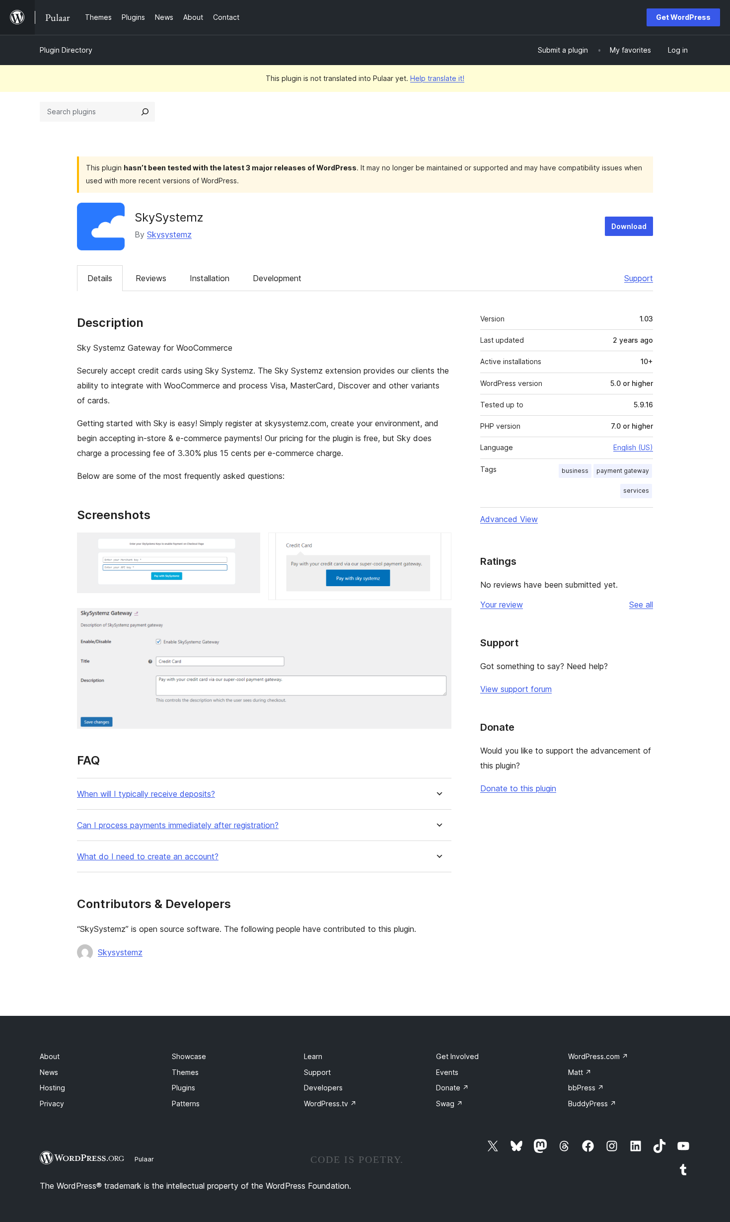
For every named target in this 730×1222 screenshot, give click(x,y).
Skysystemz (169, 234)
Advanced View (509, 519)
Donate (452, 1087)
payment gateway (622, 470)
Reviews (151, 278)
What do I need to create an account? (148, 856)
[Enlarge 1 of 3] (247, 546)
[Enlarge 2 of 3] (438, 546)
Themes (185, 1072)
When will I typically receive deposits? (146, 794)
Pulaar (144, 1159)
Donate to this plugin (518, 788)
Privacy (52, 1103)
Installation (209, 278)
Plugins (183, 1087)
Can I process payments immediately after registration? (178, 825)
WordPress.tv (330, 1103)
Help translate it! (437, 78)
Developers (323, 1087)
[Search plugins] (145, 112)
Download (629, 226)
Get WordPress (683, 17)
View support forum (516, 689)
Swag (449, 1103)
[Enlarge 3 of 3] (438, 621)
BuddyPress (592, 1103)
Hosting (52, 1087)
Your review (501, 605)
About (50, 1056)
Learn (313, 1056)
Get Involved (457, 1056)
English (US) (633, 447)
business (575, 470)
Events (447, 1072)
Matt (579, 1072)
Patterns (186, 1103)
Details (99, 278)
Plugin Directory (66, 50)
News (49, 1072)
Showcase (189, 1056)
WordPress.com (598, 1056)
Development (277, 278)
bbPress (586, 1087)
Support (638, 278)
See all (641, 605)
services (636, 490)
